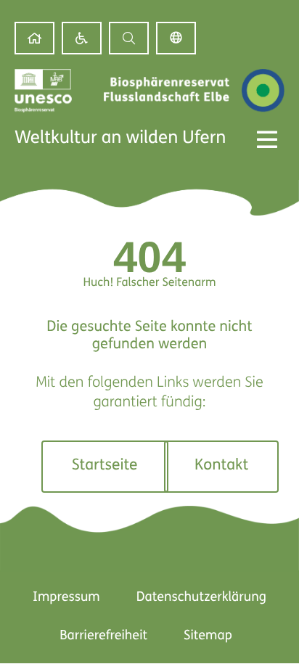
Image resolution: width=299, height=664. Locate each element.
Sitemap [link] (208, 636)
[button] (129, 38)
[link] (34, 38)
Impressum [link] (66, 597)
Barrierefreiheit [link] (103, 636)
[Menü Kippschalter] (267, 139)
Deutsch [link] (176, 38)
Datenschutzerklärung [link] (201, 597)
